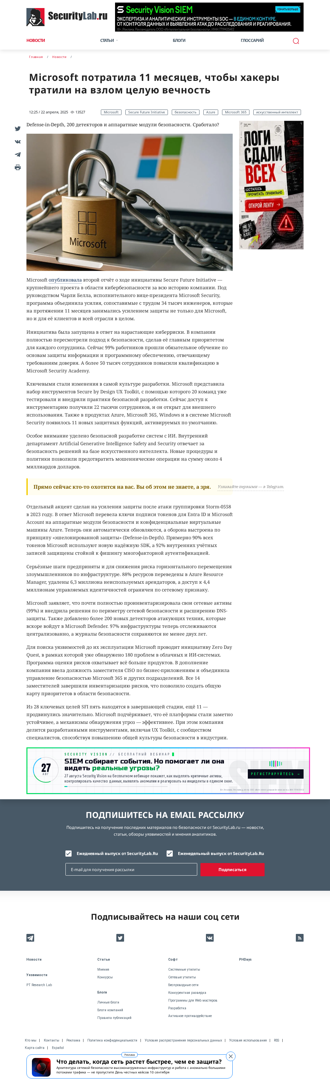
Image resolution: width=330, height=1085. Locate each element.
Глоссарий (252, 40)
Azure (210, 112)
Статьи (103, 959)
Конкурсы (105, 977)
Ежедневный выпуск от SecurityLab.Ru (117, 853)
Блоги (179, 40)
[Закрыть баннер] (231, 1056)
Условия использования (248, 1040)
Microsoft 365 (236, 112)
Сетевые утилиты (182, 977)
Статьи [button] (107, 40)
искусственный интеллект (277, 112)
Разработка (177, 1008)
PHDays (245, 959)
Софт (173, 959)
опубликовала (65, 280)
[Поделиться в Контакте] (17, 141)
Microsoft (111, 112)
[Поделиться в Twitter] (17, 128)
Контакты (51, 1040)
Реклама (129, 1054)
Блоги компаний (110, 1010)
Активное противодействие (190, 1016)
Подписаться (232, 869)
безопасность (186, 112)
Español (58, 1048)
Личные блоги (108, 1002)
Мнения (103, 969)
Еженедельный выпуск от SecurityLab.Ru (221, 853)
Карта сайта (34, 1048)
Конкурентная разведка (187, 993)
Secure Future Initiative (146, 112)
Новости (35, 40)
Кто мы (30, 1040)
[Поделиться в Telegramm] (17, 154)
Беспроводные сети (183, 985)
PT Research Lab (39, 985)
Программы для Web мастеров (193, 1000)
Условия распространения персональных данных (183, 1040)
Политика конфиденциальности (112, 1040)
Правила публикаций (114, 1018)
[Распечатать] (17, 167)
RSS (276, 1040)
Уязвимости (36, 975)
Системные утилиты (184, 969)
